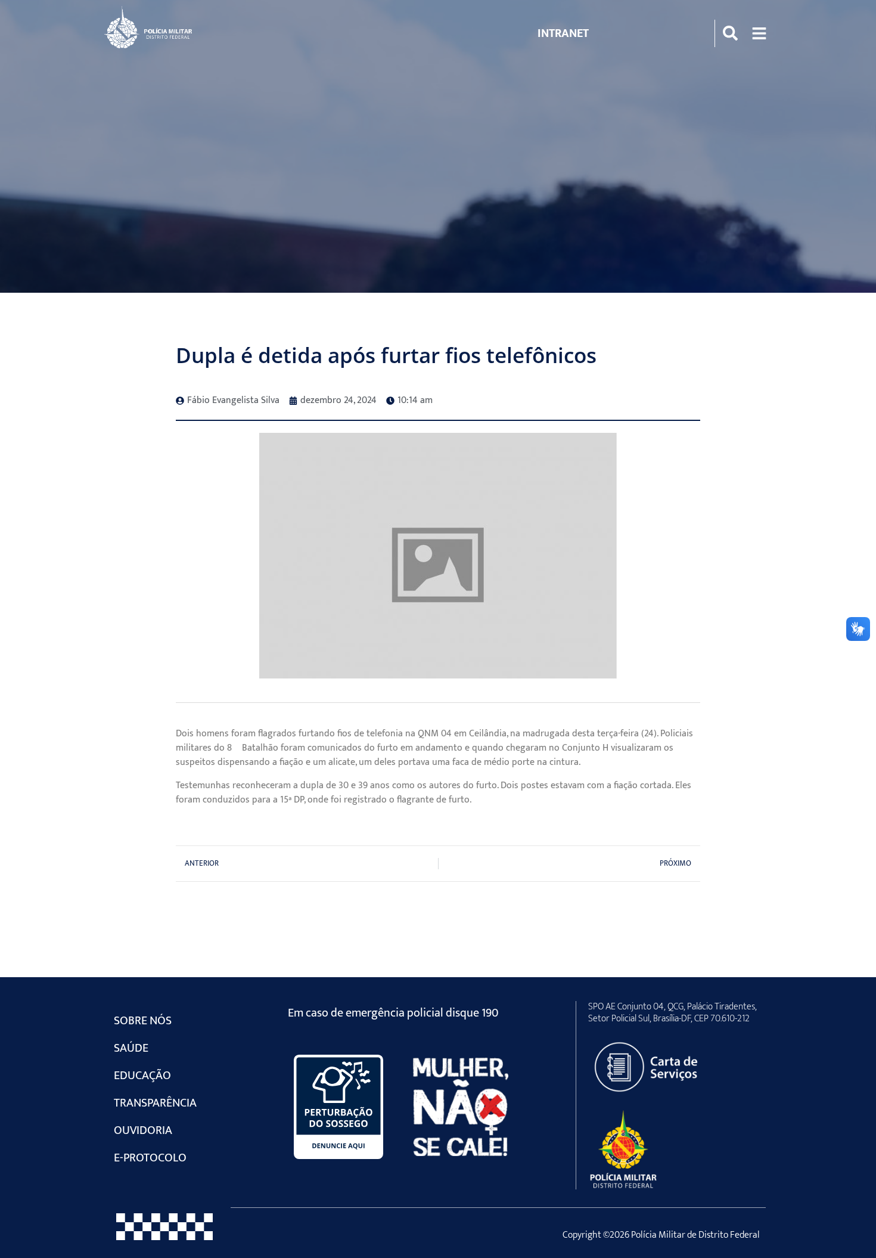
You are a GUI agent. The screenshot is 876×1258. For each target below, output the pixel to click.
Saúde (131, 1048)
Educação (142, 1075)
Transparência (155, 1103)
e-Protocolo (150, 1158)
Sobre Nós (143, 1021)
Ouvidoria (143, 1130)
